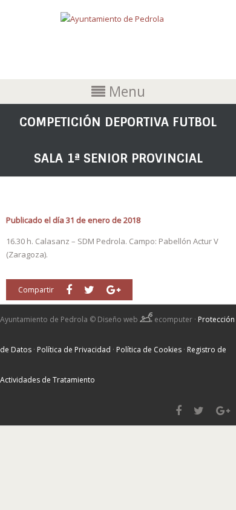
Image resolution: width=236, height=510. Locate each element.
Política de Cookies (149, 349)
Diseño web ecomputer (145, 319)
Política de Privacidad (74, 349)
